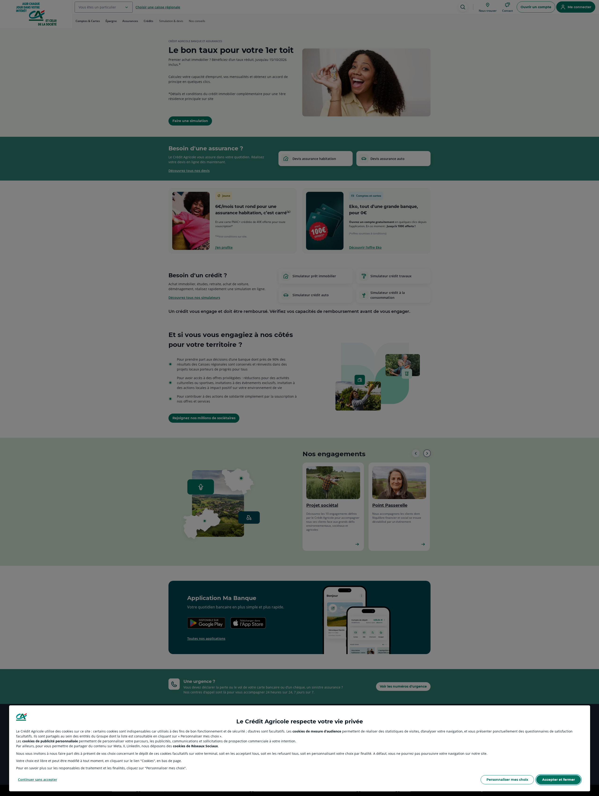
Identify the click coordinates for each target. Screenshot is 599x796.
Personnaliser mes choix (507, 779)
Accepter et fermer (558, 779)
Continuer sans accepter (37, 779)
